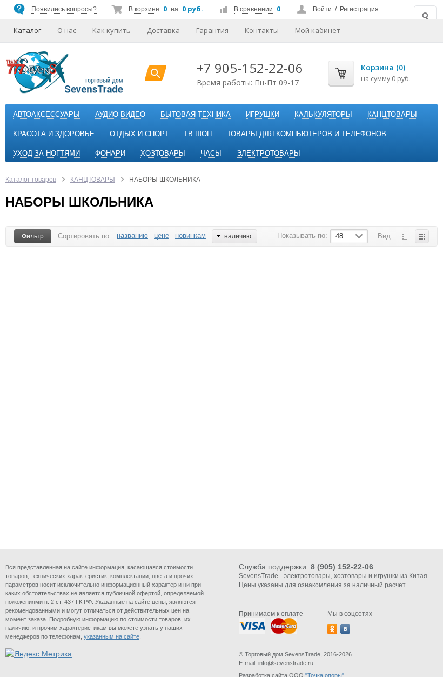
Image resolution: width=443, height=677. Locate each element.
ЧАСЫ (211, 153)
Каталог (27, 30)
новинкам (190, 235)
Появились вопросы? (64, 9)
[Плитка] (422, 236)
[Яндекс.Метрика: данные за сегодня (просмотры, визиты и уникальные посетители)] (38, 653)
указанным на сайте (111, 636)
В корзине (144, 9)
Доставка (163, 30)
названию (132, 235)
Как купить (111, 30)
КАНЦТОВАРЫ (392, 114)
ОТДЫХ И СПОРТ (139, 134)
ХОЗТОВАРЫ (162, 153)
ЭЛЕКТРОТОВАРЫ (268, 153)
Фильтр (33, 236)
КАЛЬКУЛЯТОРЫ (323, 114)
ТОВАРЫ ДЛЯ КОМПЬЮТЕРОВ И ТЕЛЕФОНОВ (306, 134)
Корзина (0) (383, 67)
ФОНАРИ (110, 153)
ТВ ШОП (198, 134)
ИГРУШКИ (262, 114)
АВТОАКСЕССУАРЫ (46, 114)
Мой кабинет (317, 30)
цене (161, 235)
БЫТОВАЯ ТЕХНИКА (195, 114)
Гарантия (212, 30)
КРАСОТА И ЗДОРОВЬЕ (54, 134)
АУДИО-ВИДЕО (120, 114)
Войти (322, 9)
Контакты (262, 30)
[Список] (405, 236)
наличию (237, 236)
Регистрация (359, 9)
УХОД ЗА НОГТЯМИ (46, 153)
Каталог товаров (30, 179)
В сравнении (253, 9)
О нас (66, 30)
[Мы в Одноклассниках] (332, 629)
